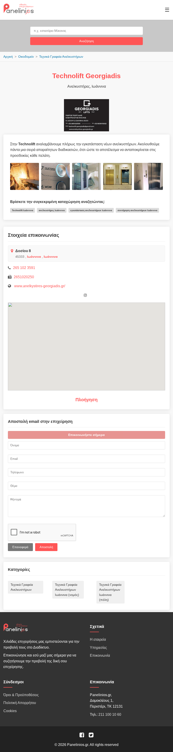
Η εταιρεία (98, 639)
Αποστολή (46, 547)
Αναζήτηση (86, 41)
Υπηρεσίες (98, 647)
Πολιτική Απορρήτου (19, 703)
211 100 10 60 (109, 714)
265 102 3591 (24, 268)
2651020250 (24, 277)
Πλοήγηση (86, 399)
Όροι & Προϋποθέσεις (21, 695)
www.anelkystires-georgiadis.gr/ (39, 286)
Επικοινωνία (100, 655)
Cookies (10, 711)
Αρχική (8, 56)
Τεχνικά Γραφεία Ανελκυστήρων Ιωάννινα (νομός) (67, 590)
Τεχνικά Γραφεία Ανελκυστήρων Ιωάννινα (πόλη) (110, 592)
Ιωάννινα (34, 256)
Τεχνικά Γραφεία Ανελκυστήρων (61, 56)
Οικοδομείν (26, 56)
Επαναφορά (20, 547)
